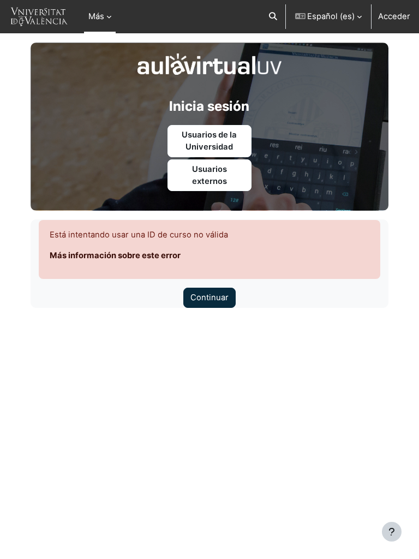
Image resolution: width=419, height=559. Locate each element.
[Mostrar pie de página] (392, 532)
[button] (273, 16)
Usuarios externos (209, 175)
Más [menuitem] (96, 16)
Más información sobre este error (115, 255)
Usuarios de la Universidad (209, 141)
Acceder (394, 16)
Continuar (209, 297)
